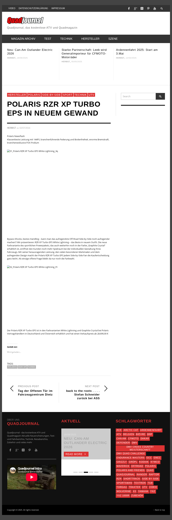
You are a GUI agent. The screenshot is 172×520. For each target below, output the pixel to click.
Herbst (11, 58)
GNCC (157, 457)
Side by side (150, 478)
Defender (123, 442)
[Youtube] (155, 8)
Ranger (142, 474)
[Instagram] (142, 8)
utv (144, 487)
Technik (80, 94)
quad (150, 470)
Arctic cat (131, 430)
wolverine (124, 491)
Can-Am (121, 438)
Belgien (128, 434)
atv (119, 434)
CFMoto (133, 438)
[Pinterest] (148, 8)
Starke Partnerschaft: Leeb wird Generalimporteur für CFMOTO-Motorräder (84, 53)
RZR (119, 478)
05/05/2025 (76, 62)
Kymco (155, 462)
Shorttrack (131, 478)
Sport (67, 94)
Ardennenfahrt (151, 430)
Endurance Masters (130, 457)
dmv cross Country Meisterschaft (140, 448)
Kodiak (144, 462)
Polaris (34, 94)
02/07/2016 (24, 128)
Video (153, 487)
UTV (91, 94)
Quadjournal (126, 474)
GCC (149, 457)
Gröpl (133, 462)
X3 (134, 491)
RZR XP (22, 367)
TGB (150, 483)
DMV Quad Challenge (131, 453)
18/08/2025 (22, 58)
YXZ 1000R (123, 495)
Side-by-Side (51, 94)
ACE (119, 430)
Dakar (145, 438)
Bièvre (140, 434)
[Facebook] (129, 8)
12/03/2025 (131, 58)
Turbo (31, 367)
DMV (134, 442)
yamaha (143, 491)
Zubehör (137, 495)
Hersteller (17, 94)
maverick (123, 466)
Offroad (137, 466)
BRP (149, 434)
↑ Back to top (159, 510)
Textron (140, 483)
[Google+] (135, 8)
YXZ (152, 491)
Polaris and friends (131, 470)
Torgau (122, 487)
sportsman (124, 483)
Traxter (134, 487)
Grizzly (122, 462)
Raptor (154, 474)
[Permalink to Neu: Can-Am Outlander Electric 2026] (31, 71)
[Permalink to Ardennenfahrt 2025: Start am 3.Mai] (140, 71)
